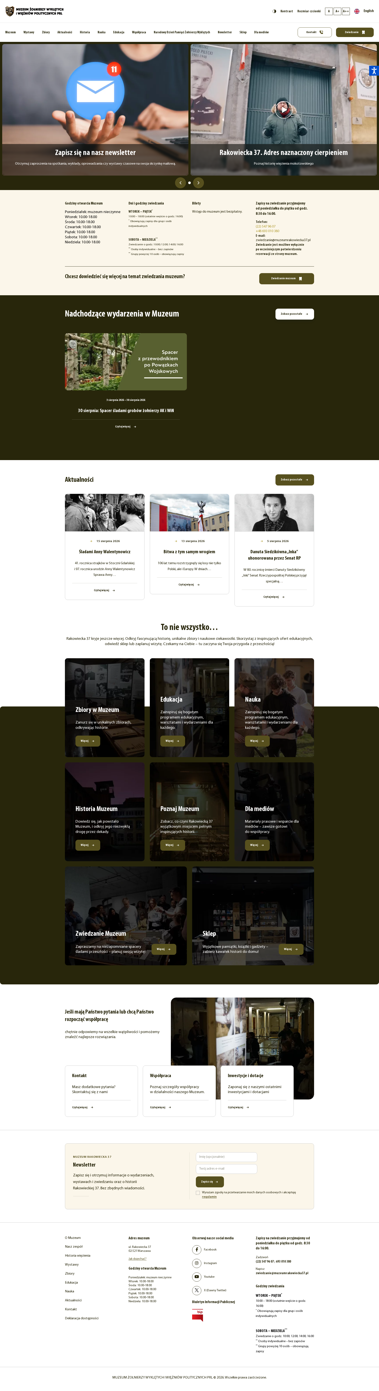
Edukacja (118, 32)
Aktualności (64, 32)
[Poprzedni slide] (180, 182)
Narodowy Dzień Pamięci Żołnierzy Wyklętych (182, 32)
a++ (346, 11)
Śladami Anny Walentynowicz (105, 552)
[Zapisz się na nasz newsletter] (95, 110)
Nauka (101, 32)
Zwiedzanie (352, 32)
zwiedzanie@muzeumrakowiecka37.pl (282, 1273)
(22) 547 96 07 (265, 226)
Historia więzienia (77, 1256)
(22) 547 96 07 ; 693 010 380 (273, 1261)
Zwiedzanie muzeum (283, 278)
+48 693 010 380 (267, 231)
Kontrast (287, 11)
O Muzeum (73, 1238)
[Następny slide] (198, 182)
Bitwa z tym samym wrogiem (189, 552)
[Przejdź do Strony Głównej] (34, 11)
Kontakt (311, 32)
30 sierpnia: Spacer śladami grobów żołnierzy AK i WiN (126, 410)
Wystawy (28, 32)
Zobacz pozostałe (292, 314)
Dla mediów (261, 32)
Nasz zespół (74, 1247)
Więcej (85, 741)
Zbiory (46, 32)
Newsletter (225, 32)
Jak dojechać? (138, 1259)
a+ (337, 11)
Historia (85, 32)
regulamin (209, 1197)
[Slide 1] (189, 182)
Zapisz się (207, 1181)
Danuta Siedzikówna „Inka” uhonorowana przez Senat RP (274, 555)
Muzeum (10, 32)
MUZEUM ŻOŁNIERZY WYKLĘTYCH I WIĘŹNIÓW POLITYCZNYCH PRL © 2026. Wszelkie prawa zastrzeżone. (189, 1377)
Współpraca (139, 32)
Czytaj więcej (123, 426)
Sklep (243, 32)
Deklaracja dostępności (81, 1318)
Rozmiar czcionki (309, 11)
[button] (374, 71)
